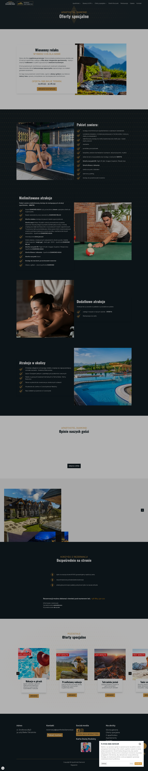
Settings (104, 763)
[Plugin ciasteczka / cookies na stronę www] (140, 744)
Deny (131, 763)
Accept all (138, 763)
